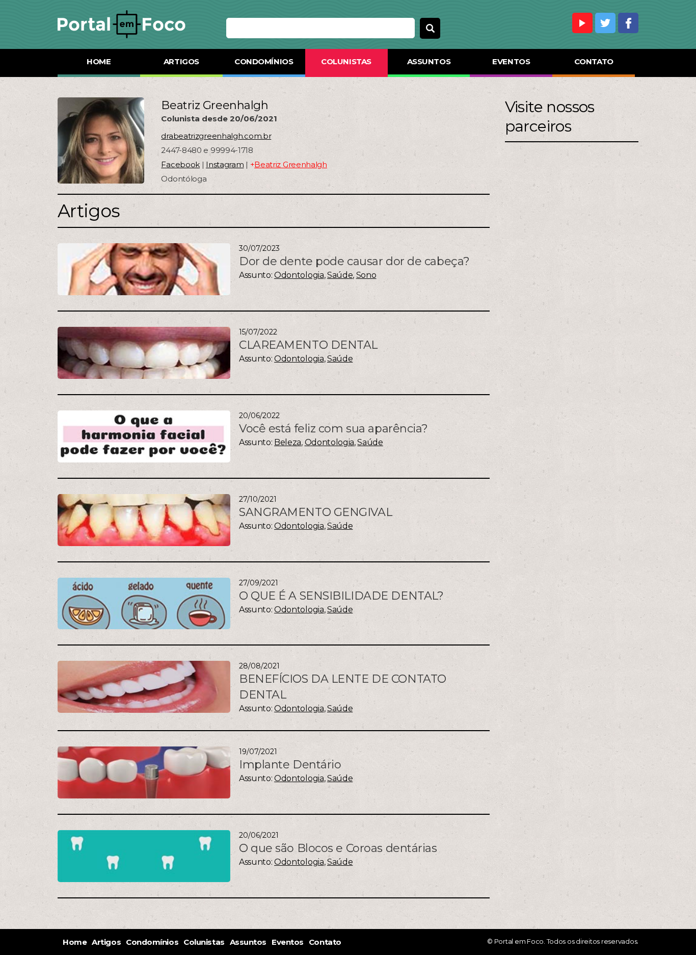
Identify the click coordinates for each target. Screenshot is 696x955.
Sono (366, 275)
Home (99, 61)
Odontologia (299, 275)
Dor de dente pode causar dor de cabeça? (354, 261)
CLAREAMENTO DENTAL (308, 345)
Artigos (181, 61)
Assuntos (428, 61)
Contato (593, 61)
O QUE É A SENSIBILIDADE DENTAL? (341, 596)
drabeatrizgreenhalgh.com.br (216, 136)
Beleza (287, 442)
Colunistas (346, 61)
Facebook (180, 164)
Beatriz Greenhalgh (290, 164)
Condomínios (263, 61)
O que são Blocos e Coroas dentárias (338, 848)
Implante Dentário (290, 764)
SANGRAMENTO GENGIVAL (315, 512)
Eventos (511, 61)
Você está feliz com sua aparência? (333, 428)
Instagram (225, 164)
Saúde (340, 275)
